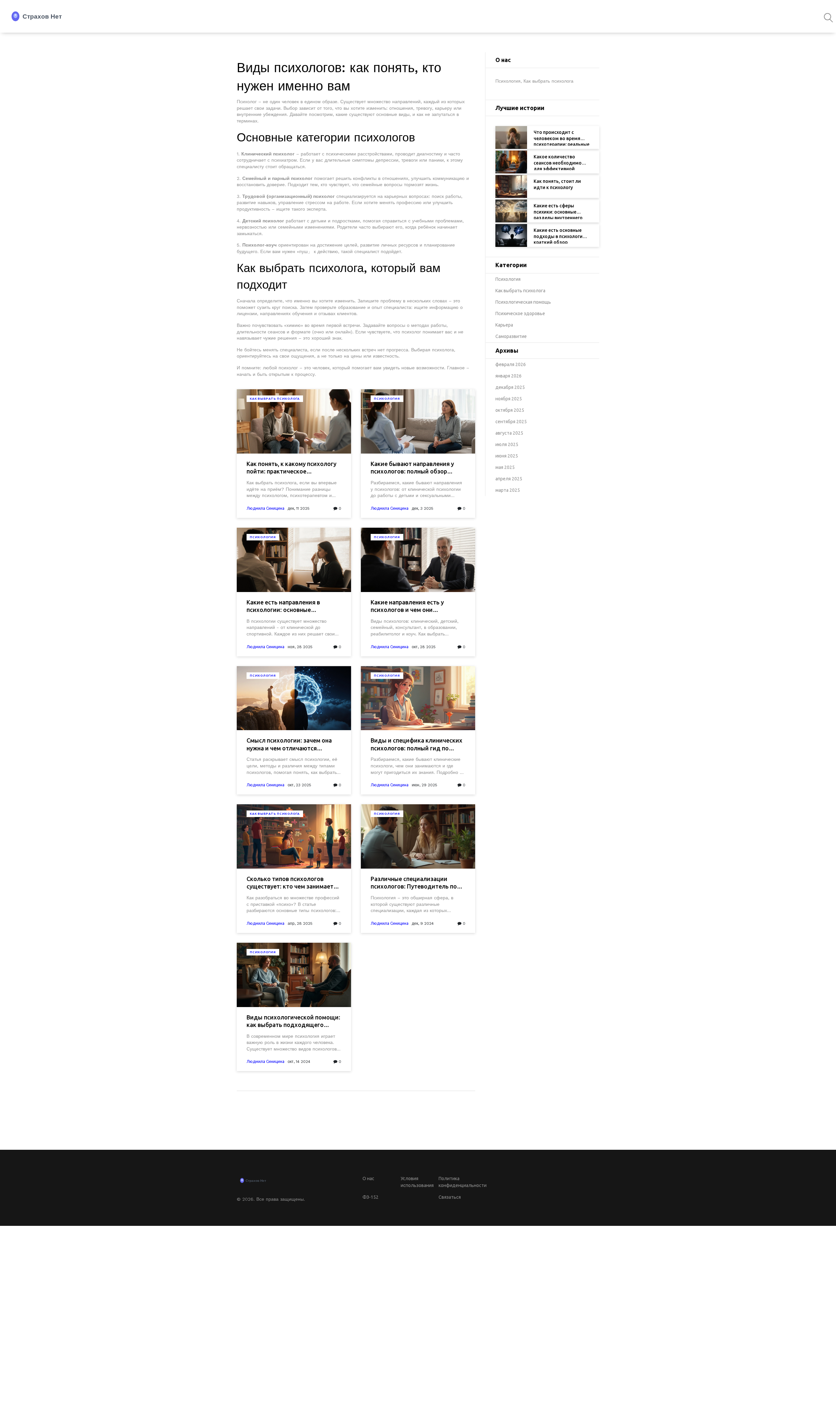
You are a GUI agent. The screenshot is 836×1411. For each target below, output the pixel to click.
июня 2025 (506, 455)
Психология (387, 398)
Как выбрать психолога (275, 398)
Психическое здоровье (520, 313)
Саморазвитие (511, 336)
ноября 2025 (508, 398)
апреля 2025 (508, 478)
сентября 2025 (511, 421)
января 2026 (508, 375)
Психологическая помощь (523, 302)
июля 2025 (506, 444)
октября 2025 (509, 410)
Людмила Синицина (265, 508)
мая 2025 (505, 467)
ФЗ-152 (370, 1197)
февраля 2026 (510, 364)
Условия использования (417, 1182)
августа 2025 (509, 433)
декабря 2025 (510, 387)
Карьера (504, 325)
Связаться (450, 1197)
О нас (368, 1178)
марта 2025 (507, 490)
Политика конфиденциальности (457, 1182)
